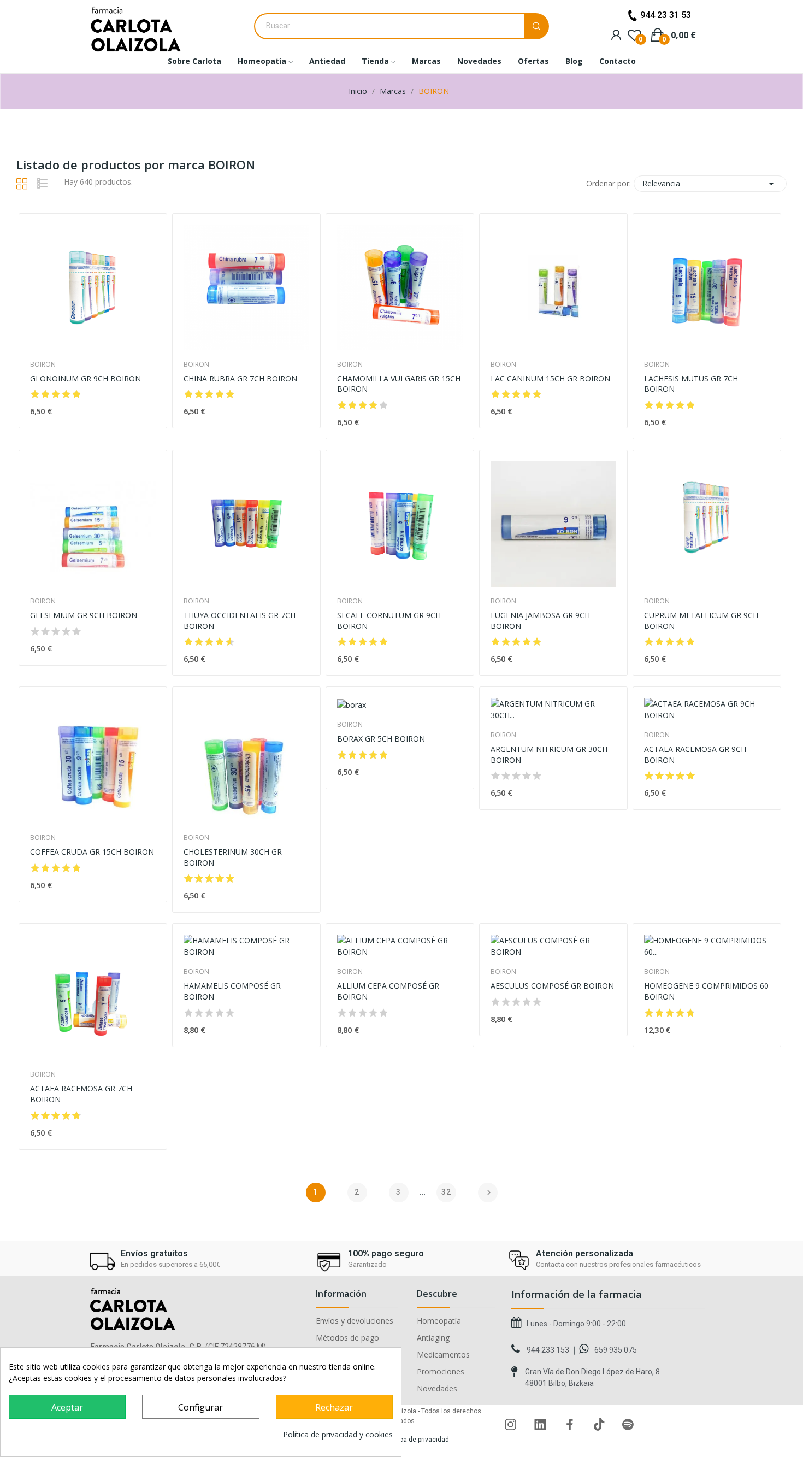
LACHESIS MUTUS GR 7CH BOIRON (691, 384)
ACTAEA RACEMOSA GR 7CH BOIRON (81, 1093)
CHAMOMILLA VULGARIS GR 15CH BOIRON (398, 384)
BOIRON (43, 364)
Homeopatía (439, 1321)
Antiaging (433, 1338)
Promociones (440, 1372)
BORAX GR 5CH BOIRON (381, 738)
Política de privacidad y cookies (338, 1434)
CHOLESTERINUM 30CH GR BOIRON (233, 857)
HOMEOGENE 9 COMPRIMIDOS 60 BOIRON (706, 991)
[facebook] (569, 1425)
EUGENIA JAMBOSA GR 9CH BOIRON (540, 620)
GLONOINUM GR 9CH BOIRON (85, 378)
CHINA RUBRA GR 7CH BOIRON (240, 378)
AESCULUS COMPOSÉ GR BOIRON (552, 985)
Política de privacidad (417, 1439)
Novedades (437, 1389)
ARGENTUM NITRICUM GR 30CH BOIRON (549, 754)
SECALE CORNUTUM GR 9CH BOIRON (389, 620)
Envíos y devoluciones (354, 1321)
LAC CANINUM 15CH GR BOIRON (550, 378)
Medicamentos (443, 1355)
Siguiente (489, 1192)
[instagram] (510, 1425)
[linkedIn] (540, 1425)
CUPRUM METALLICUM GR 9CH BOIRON (701, 620)
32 (446, 1192)
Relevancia (710, 183)
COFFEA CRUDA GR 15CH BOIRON (92, 852)
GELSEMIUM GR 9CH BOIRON (83, 615)
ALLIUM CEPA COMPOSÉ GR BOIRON (388, 991)
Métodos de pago (347, 1338)
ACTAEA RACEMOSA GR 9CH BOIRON (695, 754)
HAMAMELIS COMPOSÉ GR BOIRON (232, 991)
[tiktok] (599, 1425)
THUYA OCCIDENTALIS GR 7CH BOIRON (240, 620)
